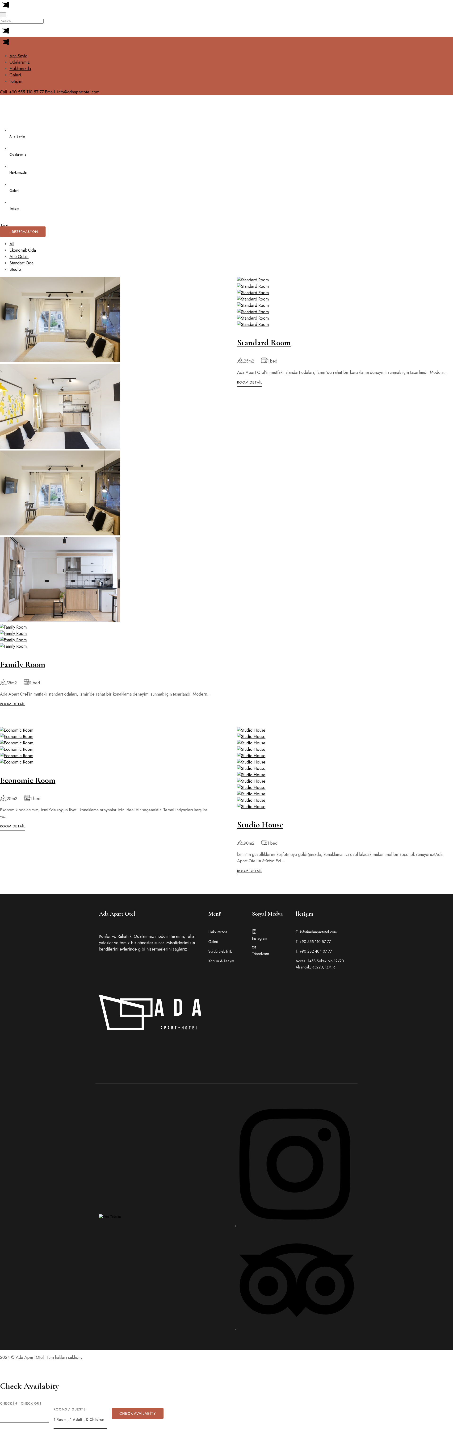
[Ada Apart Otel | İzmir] (13, 120)
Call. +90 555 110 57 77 (22, 92)
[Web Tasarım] (110, 1216)
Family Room (22, 664)
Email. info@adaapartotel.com (72, 92)
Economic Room (27, 780)
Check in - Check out (21, 1403)
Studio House (260, 825)
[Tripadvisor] (296, 1330)
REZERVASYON (24, 231)
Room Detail (12, 704)
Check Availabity (137, 1413)
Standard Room (264, 343)
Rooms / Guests (70, 1409)
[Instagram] (294, 1226)
